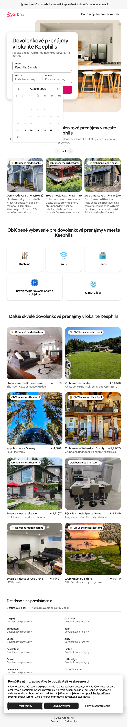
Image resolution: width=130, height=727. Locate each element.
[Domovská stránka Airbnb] (15, 14)
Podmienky (70, 721)
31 (18, 137)
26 (31, 130)
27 (37, 130)
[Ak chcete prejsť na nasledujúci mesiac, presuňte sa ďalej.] (57, 89)
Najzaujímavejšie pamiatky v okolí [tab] (50, 607)
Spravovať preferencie (97, 705)
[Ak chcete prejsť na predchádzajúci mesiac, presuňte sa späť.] (18, 89)
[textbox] (27, 79)
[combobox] (42, 67)
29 (51, 130)
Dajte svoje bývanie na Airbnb (100, 14)
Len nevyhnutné (61, 705)
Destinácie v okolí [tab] (16, 607)
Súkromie (56, 721)
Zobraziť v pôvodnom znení (92, 4)
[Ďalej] (70, 151)
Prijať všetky (25, 705)
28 (44, 130)
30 (57, 130)
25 (24, 130)
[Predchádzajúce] (57, 151)
